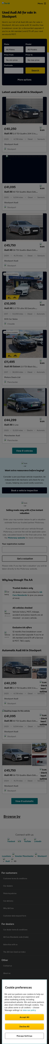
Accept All (24, 1017)
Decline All (24, 1026)
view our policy (29, 1010)
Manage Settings (24, 1036)
